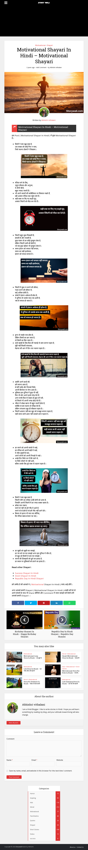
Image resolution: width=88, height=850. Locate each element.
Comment (10, 739)
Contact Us (80, 847)
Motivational (40, 45)
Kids (63, 667)
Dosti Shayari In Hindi (25, 575)
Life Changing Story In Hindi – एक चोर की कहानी (71, 683)
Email (34, 760)
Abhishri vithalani (56, 67)
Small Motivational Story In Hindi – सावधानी (70, 657)
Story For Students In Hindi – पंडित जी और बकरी (32, 683)
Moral (64, 654)
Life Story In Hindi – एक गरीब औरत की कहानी (33, 670)
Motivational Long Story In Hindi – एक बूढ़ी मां (33, 657)
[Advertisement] (44, 21)
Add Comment (41, 67)
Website (59, 760)
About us (73, 847)
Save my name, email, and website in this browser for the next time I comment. (40, 771)
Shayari (50, 45)
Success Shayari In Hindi (26, 573)
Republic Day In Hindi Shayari (29, 578)
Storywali (19, 847)
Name (10, 760)
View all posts (13, 723)
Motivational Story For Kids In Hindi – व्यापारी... (71, 672)
